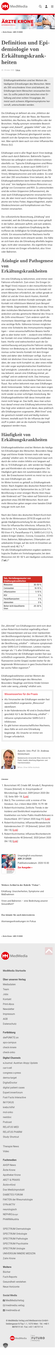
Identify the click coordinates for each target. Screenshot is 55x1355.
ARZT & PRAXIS (11, 1179)
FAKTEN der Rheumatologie (18, 1199)
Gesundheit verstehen (14, 1281)
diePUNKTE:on (11, 1037)
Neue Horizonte (11, 1286)
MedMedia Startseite (14, 970)
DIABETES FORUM (13, 1194)
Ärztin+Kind (9, 1184)
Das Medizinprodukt (14, 1189)
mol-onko (8, 1112)
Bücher (6, 1271)
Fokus (18, 70)
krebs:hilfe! (9, 1107)
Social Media (10, 1295)
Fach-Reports (10, 1276)
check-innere (9, 1047)
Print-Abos (8, 1004)
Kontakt (7, 999)
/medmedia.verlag (14, 1305)
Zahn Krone (9, 1258)
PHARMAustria (11, 1219)
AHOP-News (9, 1165)
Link (26, 796)
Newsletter (8, 1009)
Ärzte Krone (9, 1170)
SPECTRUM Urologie (14, 1248)
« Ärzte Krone (6, 32)
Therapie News (11, 1146)
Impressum (9, 1014)
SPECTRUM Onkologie (15, 1233)
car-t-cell (7, 1067)
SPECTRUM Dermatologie (17, 1228)
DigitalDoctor (10, 1082)
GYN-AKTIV (9, 1204)
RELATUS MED (11, 1127)
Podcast (7, 1122)
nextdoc (7, 1117)
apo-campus (9, 1042)
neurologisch (10, 1209)
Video (6, 1151)
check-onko (9, 1052)
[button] (5, 1345)
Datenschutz (9, 1023)
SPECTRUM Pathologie (15, 1238)
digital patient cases (14, 1087)
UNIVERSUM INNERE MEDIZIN (19, 1253)
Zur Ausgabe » (25, 867)
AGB (5, 1018)
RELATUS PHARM (12, 1131)
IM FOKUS (8, 1102)
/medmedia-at (12, 1310)
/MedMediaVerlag (14, 1300)
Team (6, 989)
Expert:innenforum (13, 1092)
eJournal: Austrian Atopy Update (20, 1062)
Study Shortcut (11, 1136)
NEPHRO (10, 1214)
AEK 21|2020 (18, 32)
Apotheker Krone (12, 1174)
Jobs (5, 994)
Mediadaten (9, 984)
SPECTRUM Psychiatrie (15, 1243)
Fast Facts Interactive (14, 1097)
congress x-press (12, 1072)
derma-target (10, 1077)
